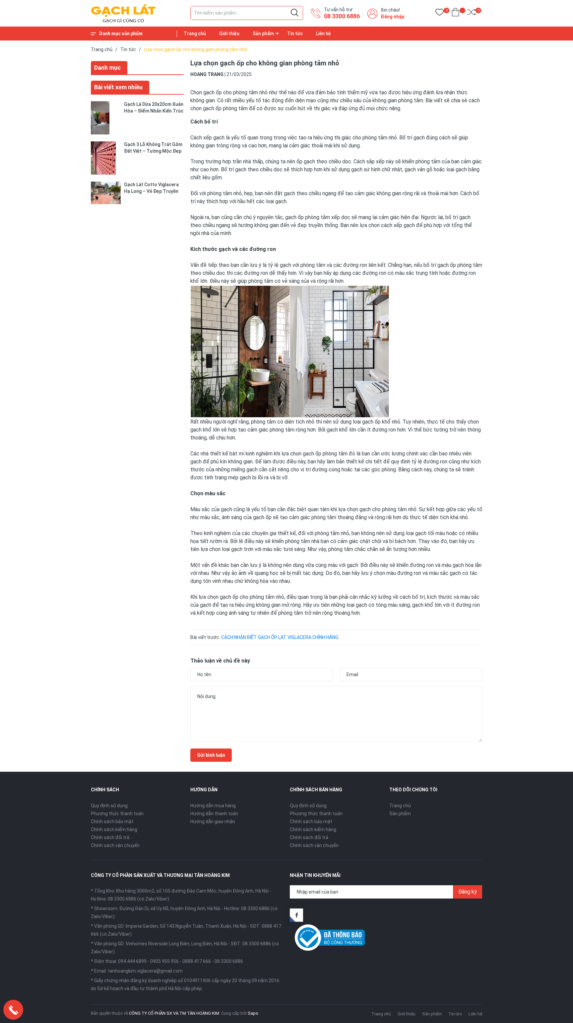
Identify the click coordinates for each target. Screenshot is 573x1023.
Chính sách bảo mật (112, 821)
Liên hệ (323, 33)
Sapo (253, 1013)
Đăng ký (467, 892)
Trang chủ (195, 33)
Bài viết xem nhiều (118, 87)
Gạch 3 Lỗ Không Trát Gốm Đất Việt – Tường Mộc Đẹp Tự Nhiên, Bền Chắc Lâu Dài (153, 151)
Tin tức (295, 33)
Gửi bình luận (211, 755)
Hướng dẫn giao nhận (212, 821)
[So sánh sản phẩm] (471, 13)
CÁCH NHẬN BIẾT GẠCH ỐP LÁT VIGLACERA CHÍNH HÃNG (279, 637)
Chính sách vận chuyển (115, 845)
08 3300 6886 (342, 16)
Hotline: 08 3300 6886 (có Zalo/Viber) (130, 899)
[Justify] (294, 13)
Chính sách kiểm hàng (114, 829)
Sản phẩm (263, 33)
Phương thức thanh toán (117, 813)
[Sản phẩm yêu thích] (439, 13)
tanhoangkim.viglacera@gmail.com (145, 971)
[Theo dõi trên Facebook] (296, 915)
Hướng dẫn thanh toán (214, 813)
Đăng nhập (392, 16)
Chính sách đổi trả (110, 837)
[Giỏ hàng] (455, 13)
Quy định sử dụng (109, 805)
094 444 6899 (132, 961)
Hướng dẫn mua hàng (213, 805)
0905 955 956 (164, 961)
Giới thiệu (229, 33)
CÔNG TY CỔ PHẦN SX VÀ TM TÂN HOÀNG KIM (174, 1013)
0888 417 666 (196, 961)
